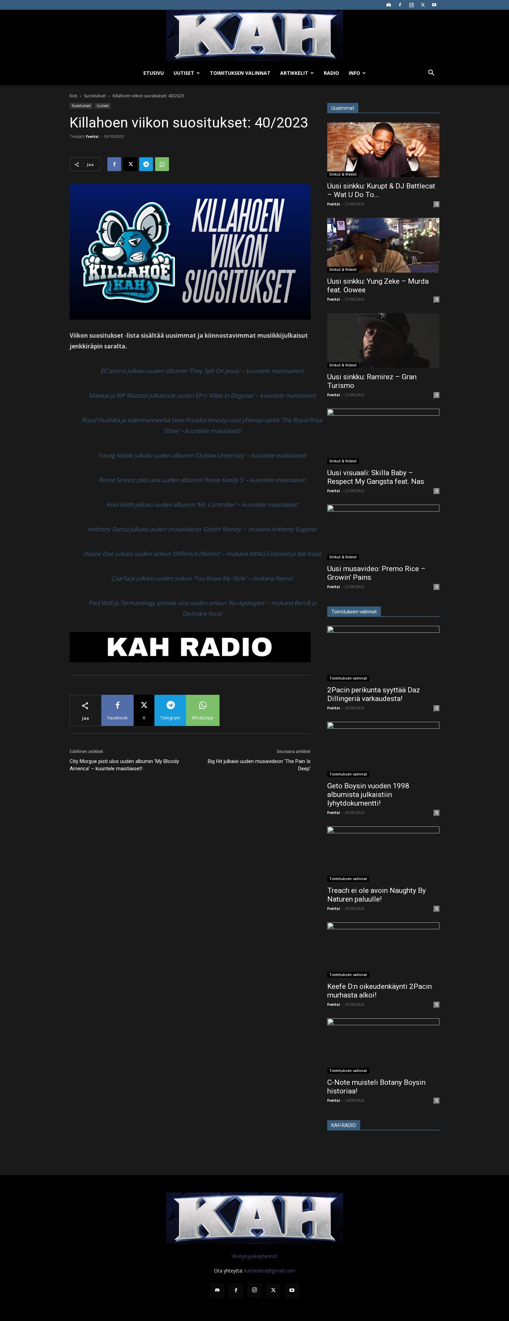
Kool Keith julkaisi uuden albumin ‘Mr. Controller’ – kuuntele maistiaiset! (202, 504)
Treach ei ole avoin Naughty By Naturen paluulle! (376, 894)
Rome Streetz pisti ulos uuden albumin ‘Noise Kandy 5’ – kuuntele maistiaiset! (202, 480)
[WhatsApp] (162, 164)
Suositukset (95, 96)
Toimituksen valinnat (240, 73)
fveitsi (92, 136)
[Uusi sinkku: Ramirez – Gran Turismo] (383, 340)
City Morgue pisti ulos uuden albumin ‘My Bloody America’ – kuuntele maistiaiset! (124, 765)
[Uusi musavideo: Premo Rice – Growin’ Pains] (383, 532)
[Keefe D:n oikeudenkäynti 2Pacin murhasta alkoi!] (383, 950)
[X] (423, 5)
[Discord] (388, 5)
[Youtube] (434, 5)
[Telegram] (146, 164)
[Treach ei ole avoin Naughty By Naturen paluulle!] (383, 854)
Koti (73, 96)
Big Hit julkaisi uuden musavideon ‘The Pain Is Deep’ (259, 765)
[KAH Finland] (254, 35)
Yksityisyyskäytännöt (254, 1256)
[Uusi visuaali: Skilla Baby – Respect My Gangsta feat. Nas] (383, 436)
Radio (331, 73)
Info (354, 73)
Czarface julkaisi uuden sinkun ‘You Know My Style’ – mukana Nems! (202, 578)
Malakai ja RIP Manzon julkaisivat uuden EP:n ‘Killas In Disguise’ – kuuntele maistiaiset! (202, 395)
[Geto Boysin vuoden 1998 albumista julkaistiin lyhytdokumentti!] (383, 749)
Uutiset (183, 73)
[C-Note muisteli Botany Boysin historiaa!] (383, 1046)
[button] (431, 73)
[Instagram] (411, 5)
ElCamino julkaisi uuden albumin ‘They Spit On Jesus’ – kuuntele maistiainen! (202, 371)
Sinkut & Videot (343, 174)
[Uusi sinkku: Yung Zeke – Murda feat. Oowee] (383, 245)
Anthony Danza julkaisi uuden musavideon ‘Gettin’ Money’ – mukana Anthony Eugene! (202, 529)
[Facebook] (400, 5)
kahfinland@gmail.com (269, 1270)
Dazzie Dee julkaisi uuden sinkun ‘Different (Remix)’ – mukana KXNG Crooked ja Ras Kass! (202, 554)
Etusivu (153, 73)
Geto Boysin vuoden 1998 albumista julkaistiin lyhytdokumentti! (368, 794)
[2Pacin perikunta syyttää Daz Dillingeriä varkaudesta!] (383, 653)
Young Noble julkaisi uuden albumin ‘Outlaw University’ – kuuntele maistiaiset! (202, 455)
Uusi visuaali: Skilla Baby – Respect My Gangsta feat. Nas (375, 477)
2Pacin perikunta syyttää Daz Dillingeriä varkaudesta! (373, 694)
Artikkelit (294, 73)
